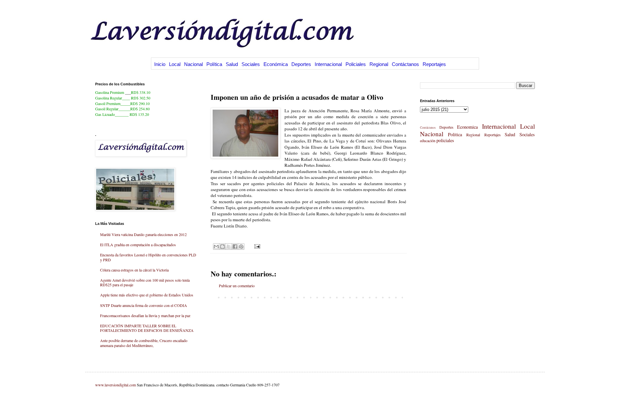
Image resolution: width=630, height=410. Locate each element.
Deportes (301, 64)
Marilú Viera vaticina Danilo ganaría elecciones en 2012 (143, 234)
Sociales (251, 64)
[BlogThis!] (222, 246)
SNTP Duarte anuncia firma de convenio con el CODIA (143, 305)
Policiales (356, 64)
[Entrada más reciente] (212, 297)
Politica (455, 134)
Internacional (328, 64)
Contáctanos (405, 64)
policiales (445, 140)
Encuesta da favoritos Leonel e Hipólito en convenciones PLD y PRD (148, 257)
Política (214, 64)
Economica (467, 127)
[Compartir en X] (228, 246)
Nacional (193, 64)
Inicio (159, 64)
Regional (378, 64)
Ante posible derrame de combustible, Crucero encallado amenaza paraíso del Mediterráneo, (143, 343)
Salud (232, 64)
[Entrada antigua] (404, 297)
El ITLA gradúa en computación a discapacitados (138, 244)
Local (174, 64)
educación (427, 140)
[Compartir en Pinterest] (241, 246)
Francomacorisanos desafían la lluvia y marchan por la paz (145, 315)
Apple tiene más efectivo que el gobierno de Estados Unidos (146, 294)
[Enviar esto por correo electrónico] (216, 246)
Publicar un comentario (237, 285)
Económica (275, 64)
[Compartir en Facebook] (235, 246)
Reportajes (434, 64)
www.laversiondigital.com (115, 384)
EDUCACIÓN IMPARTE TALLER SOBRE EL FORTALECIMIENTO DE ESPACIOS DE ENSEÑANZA (147, 328)
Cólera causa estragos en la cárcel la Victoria (134, 269)
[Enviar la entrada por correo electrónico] (256, 246)
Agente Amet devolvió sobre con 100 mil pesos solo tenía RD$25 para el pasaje (145, 282)
